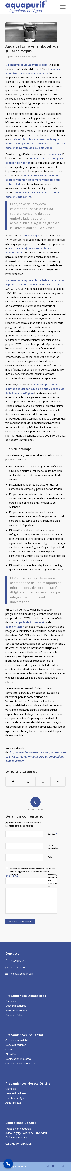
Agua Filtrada (13, 1102)
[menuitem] (61, 7)
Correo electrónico (53, 848)
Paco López (31, 56)
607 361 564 (18, 967)
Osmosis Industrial (16, 1040)
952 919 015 (18, 960)
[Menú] (61, 7)
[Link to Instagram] (47, 1166)
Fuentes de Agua (15, 1098)
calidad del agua (31, 235)
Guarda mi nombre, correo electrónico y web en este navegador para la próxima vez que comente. (33, 871)
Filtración (10, 1054)
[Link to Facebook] (57, 1166)
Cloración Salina (14, 1015)
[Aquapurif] (29, 7)
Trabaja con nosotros (18, 1128)
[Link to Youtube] (52, 1166)
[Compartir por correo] (58, 781)
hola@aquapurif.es (22, 973)
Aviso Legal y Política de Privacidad (26, 1133)
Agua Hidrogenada (16, 1010)
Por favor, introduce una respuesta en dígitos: (52, 881)
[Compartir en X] (28, 781)
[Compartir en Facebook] (13, 781)
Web (50, 857)
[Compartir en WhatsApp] (43, 781)
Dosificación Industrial (18, 1058)
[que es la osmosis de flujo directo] (31, 32)
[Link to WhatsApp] (63, 1166)
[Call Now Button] (8, 1163)
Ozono (9, 1049)
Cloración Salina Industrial (20, 1063)
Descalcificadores (15, 1005)
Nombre (52, 833)
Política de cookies (16, 1137)
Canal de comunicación (18, 1143)
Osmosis (10, 1001)
